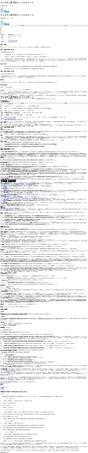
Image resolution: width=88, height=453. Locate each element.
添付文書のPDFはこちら (13, 41)
